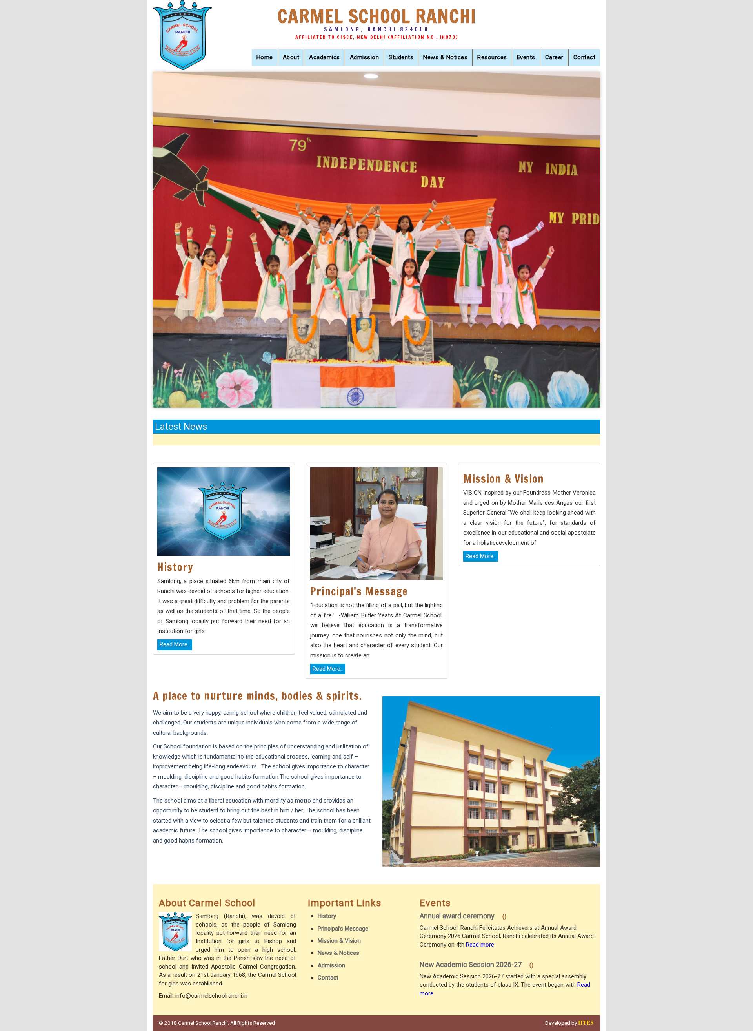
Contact (584, 57)
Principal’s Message (343, 928)
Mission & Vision (339, 940)
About (291, 57)
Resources (492, 57)
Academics (324, 57)
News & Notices (445, 57)
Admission (364, 57)
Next (590, 362)
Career (554, 57)
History (327, 916)
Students (401, 57)
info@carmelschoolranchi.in (211, 995)
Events (526, 57)
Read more (480, 944)
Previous (570, 362)
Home (264, 57)
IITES (586, 1023)
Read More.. (175, 644)
